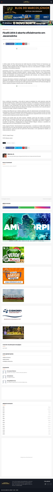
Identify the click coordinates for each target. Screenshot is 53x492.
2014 (26, 411)
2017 (26, 416)
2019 (26, 420)
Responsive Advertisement (26, 457)
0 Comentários (17, 39)
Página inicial (5, 29)
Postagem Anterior (6, 199)
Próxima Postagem (47, 199)
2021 (26, 424)
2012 (26, 407)
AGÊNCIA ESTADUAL (7, 357)
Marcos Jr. (11, 154)
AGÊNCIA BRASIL (6, 359)
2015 (26, 412)
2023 (26, 428)
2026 (26, 434)
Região (13, 142)
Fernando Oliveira (11, 371)
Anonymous (10, 376)
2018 (26, 418)
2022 (26, 426)
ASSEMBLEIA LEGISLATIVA (8, 361)
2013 (26, 409)
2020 (26, 422)
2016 (26, 414)
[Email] (26, 44)
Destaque (11, 29)
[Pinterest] (23, 44)
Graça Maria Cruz (11, 380)
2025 (26, 432)
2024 (26, 430)
